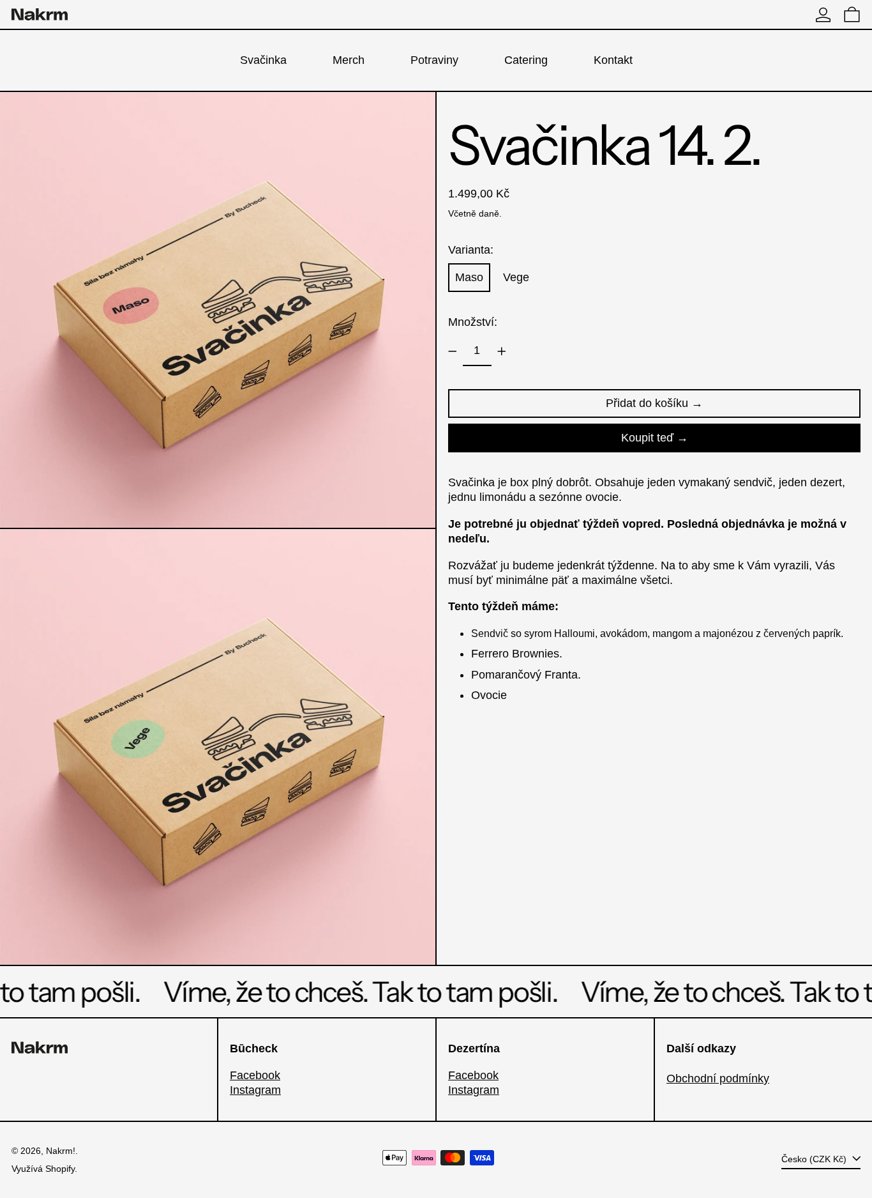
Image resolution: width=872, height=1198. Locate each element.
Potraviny (434, 60)
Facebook (255, 1075)
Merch (349, 60)
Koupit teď (647, 437)
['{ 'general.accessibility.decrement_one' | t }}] (452, 351)
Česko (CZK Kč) (815, 1159)
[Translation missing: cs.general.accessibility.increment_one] (502, 351)
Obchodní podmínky (717, 1078)
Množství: (472, 322)
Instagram (255, 1090)
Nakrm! (60, 1151)
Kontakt (613, 60)
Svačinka (263, 60)
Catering (526, 60)
